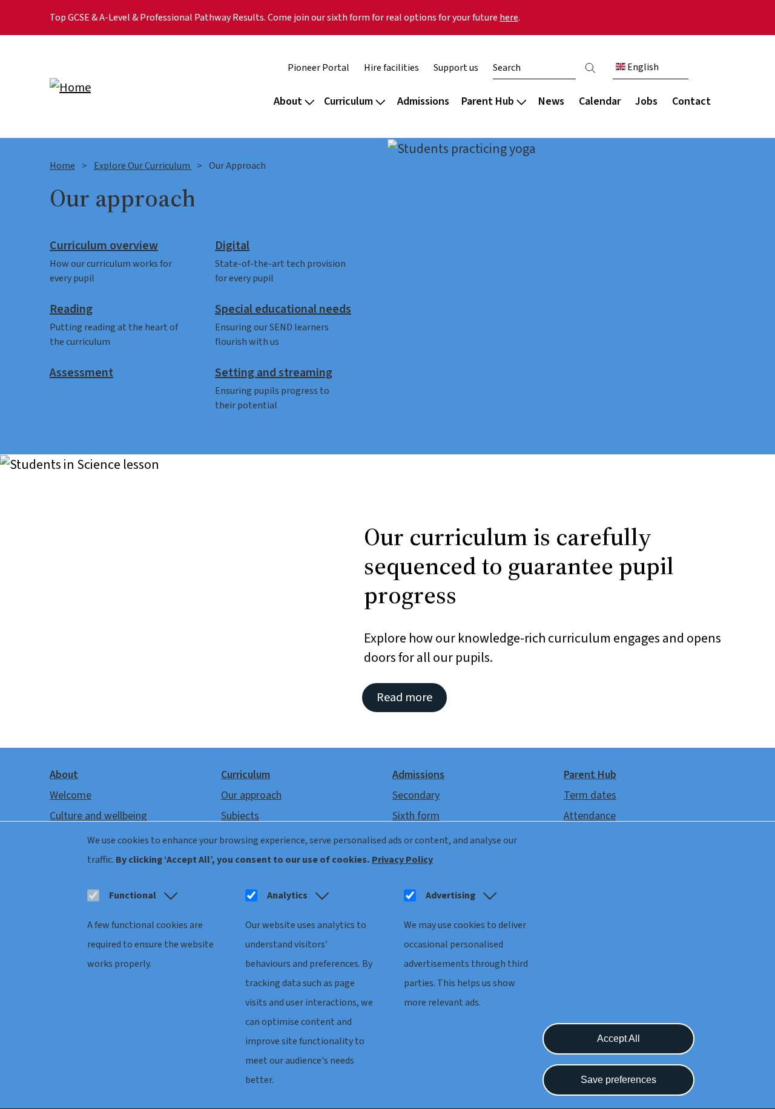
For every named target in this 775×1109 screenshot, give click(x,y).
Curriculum (348, 101)
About (288, 101)
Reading (71, 310)
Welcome (70, 795)
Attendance (590, 815)
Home (62, 165)
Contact (691, 101)
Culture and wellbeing (98, 815)
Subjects (240, 815)
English (642, 67)
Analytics (287, 895)
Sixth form (416, 815)
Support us (456, 67)
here (509, 17)
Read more (404, 697)
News (551, 101)
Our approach (251, 795)
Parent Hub (487, 101)
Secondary (416, 795)
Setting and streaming (273, 373)
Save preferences (618, 1080)
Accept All (618, 1038)
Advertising (450, 895)
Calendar (600, 101)
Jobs (646, 101)
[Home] (127, 87)
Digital (232, 246)
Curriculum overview (104, 246)
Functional (132, 895)
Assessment (81, 373)
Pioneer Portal (318, 67)
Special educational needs (283, 310)
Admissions (423, 101)
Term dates (590, 795)
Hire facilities (391, 67)
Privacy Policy (402, 859)
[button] (168, 895)
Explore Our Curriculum (143, 165)
